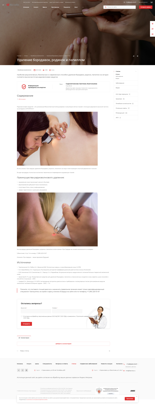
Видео (117, 78)
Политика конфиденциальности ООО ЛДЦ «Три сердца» (55, 391)
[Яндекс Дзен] (26, 370)
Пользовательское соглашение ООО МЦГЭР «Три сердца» (56, 390)
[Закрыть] (136, 396)
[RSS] (133, 56)
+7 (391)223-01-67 (130, 2)
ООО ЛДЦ (64, 316)
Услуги (29, 363)
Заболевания (119, 76)
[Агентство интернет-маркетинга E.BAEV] (133, 391)
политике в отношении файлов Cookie (36, 399)
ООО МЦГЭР (55, 316)
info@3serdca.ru (130, 370)
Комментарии (25, 338)
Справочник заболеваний (88, 363)
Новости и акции (106, 363)
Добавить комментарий (63, 343)
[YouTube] (22, 370)
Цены (37, 363)
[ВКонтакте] (18, 370)
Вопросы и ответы (62, 363)
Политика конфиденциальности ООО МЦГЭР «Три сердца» (56, 388)
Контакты (119, 363)
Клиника (20, 363)
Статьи (118, 71)
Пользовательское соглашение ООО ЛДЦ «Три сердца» (55, 393)
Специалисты (47, 363)
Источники (22, 99)
